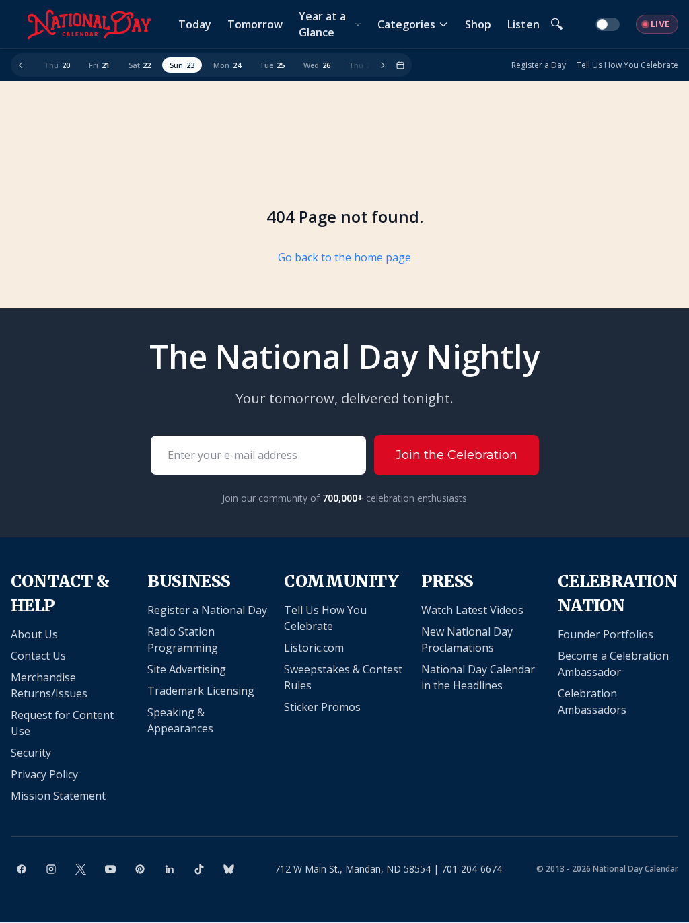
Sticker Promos (322, 706)
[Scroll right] (382, 65)
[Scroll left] (20, 65)
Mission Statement (58, 795)
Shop (478, 24)
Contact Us (38, 655)
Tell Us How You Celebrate (627, 65)
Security (31, 752)
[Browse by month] (400, 65)
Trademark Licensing (200, 690)
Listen (523, 24)
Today (194, 24)
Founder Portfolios (605, 634)
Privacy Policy (44, 774)
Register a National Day (207, 610)
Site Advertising (186, 669)
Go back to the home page (344, 257)
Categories (406, 24)
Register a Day (538, 65)
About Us (34, 634)
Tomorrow (255, 24)
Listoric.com (314, 647)
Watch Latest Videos (472, 610)
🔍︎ (556, 24)
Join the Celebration (456, 455)
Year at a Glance (322, 24)
